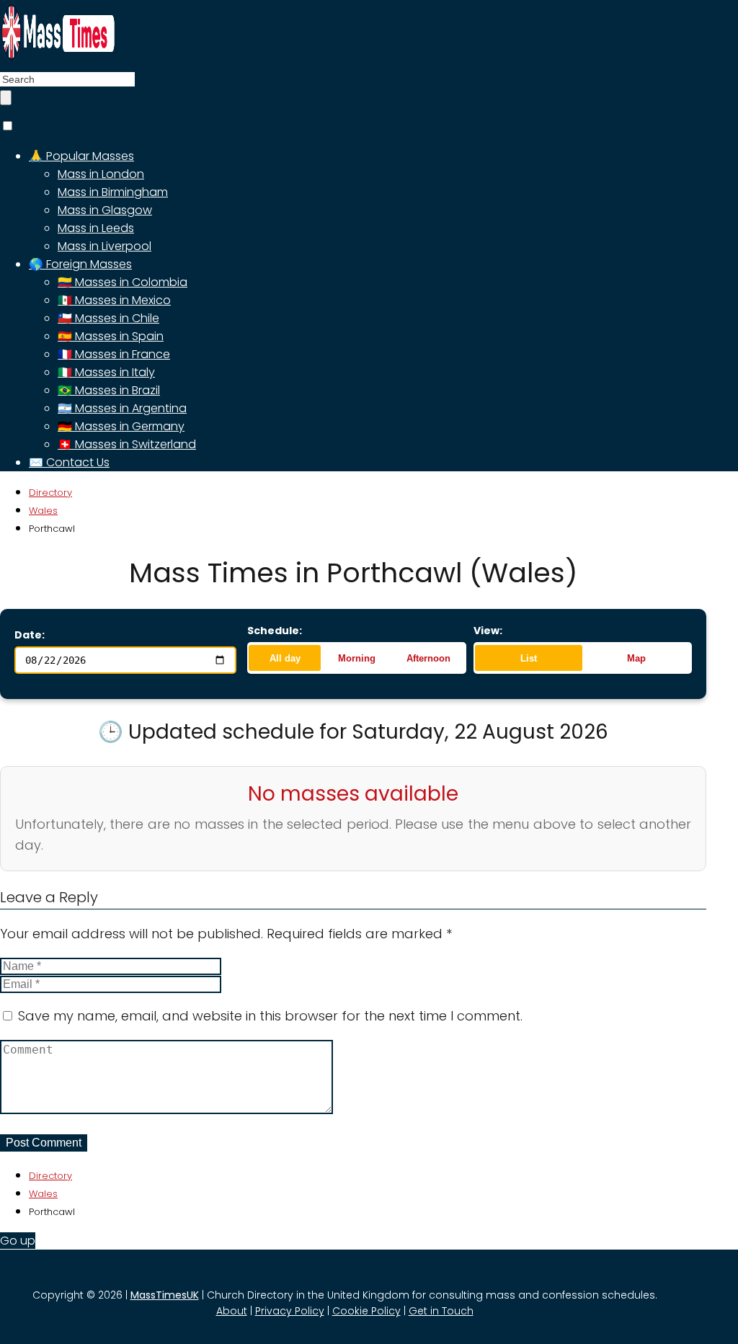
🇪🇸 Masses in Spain (111, 336)
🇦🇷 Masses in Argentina (122, 408)
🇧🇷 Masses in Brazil (109, 390)
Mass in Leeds (96, 228)
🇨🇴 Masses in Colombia (122, 282)
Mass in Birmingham (113, 192)
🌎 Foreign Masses (80, 264)
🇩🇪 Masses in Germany (121, 426)
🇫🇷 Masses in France (114, 354)
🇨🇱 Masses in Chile (108, 318)
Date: (29, 635)
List (528, 658)
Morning (356, 658)
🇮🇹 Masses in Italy (106, 372)
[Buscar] (6, 97)
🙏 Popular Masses (81, 156)
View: (488, 630)
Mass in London (101, 174)
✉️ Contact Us (69, 462)
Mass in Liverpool (104, 246)
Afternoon (428, 658)
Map (636, 658)
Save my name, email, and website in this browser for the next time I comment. (270, 1016)
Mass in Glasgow (105, 210)
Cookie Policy (366, 1311)
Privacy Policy (289, 1311)
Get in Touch (441, 1311)
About (231, 1311)
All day (285, 658)
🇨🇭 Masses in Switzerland (127, 444)
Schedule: (274, 630)
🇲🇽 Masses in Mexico (114, 300)
